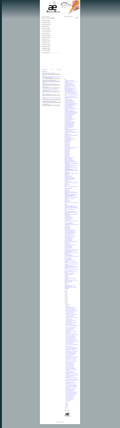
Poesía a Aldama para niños (69, 362)
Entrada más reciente (44, 69)
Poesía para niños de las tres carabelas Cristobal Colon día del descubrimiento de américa (71, 267)
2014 (66, 300)
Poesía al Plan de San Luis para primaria (71, 309)
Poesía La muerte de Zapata (69, 316)
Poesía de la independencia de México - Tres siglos (71, 256)
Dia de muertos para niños (68, 148)
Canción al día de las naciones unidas (70, 96)
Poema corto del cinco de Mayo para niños (71, 307)
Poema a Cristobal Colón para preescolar (71, 352)
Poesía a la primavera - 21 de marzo (69, 236)
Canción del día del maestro (68, 115)
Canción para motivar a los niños (69, 123)
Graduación (66, 172)
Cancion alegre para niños (68, 100)
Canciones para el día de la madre (69, 131)
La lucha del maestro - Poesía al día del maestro (71, 182)
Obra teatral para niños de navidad (69, 198)
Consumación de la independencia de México (71, 135)
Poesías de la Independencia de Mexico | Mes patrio (71, 269)
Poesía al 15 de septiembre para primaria (71, 384)
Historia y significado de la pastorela (69, 178)
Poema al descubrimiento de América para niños (72, 351)
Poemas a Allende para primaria (70, 372)
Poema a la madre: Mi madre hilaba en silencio (71, 212)
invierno (66, 180)
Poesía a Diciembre (67, 226)
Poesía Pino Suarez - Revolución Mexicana (71, 314)
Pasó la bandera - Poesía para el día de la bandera (71, 202)
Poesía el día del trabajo (68, 259)
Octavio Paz (66, 199)
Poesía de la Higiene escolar (68, 255)
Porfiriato (66, 275)
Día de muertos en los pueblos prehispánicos (70, 147)
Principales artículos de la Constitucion (70, 278)
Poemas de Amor (67, 215)
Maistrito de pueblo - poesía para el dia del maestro (49, 80)
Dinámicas (66, 156)
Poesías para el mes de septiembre (69, 273)
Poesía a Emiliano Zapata (69, 319)
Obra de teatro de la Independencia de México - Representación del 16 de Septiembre (71, 194)
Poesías (66, 268)
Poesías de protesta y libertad (68, 270)
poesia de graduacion (67, 254)
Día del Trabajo (67, 155)
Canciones (66, 128)
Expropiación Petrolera (68, 166)
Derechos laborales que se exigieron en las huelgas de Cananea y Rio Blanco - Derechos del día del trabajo (51, 77)
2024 (66, 294)
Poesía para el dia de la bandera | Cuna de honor (71, 262)
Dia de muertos (67, 145)
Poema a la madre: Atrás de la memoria (70, 211)
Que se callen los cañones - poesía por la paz (71, 339)
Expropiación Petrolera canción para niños (70, 167)
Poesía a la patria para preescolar (70, 398)
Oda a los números (67, 200)
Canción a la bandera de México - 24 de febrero (71, 91)
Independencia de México (68, 179)
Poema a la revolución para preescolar (71, 324)
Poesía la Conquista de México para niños (71, 347)
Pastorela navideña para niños (69, 209)
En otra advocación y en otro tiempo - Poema (70, 165)
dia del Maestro (67, 150)
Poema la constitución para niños (70, 328)
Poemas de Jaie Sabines (68, 217)
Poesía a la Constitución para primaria (70, 327)
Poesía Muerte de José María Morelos (70, 368)
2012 (66, 302)
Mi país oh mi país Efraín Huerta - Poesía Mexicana (71, 186)
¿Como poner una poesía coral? (69, 80)
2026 (66, 292)
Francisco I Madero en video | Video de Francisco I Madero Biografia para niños (71, 169)
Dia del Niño (66, 152)
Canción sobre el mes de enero (69, 126)
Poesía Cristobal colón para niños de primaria (71, 348)
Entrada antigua (59, 69)
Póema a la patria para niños (69, 397)
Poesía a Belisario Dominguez (69, 223)
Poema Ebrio (66, 213)
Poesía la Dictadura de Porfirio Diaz (70, 308)
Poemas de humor (67, 216)
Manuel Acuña (67, 184)
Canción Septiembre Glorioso (68, 124)
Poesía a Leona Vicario (68, 237)
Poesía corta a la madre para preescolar (70, 250)
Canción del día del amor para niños (69, 114)
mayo (66, 402)
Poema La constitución (68, 329)
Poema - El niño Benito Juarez (69, 342)
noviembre (67, 304)
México (66, 185)
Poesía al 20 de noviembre (69, 323)
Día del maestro (67, 151)
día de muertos (67, 146)
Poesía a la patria (68, 400)
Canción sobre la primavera (68, 127)
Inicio (52, 69)
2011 (66, 303)
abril (66, 403)
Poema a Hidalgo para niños (69, 376)
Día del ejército (67, 149)
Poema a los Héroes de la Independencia (71, 361)
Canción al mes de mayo (68, 99)
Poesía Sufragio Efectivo (69, 321)
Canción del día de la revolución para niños (70, 113)
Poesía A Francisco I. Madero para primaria (71, 322)
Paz (65, 210)
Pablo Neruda (66, 201)
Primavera (66, 277)
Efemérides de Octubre (68, 158)
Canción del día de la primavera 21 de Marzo (70, 112)
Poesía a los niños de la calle (68, 238)
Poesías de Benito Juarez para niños (70, 340)
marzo (66, 404)
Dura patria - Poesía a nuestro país (69, 157)
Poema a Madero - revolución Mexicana (71, 320)
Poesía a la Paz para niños (69, 346)
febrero (67, 405)
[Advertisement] (51, 61)
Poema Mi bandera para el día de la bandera (70, 214)
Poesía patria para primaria (69, 399)
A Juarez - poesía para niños (69, 343)
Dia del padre (66, 153)
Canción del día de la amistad (69, 110)
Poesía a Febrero (67, 227)
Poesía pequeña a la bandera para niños (71, 394)
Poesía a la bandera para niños (70, 396)
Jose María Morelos (67, 181)
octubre (67, 305)
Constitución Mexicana (68, 134)
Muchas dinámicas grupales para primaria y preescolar (49, 101)
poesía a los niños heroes (68, 239)
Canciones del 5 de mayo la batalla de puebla (71, 129)
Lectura (66, 183)
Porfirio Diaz (66, 276)
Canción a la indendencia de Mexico (69, 92)
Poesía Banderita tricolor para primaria (70, 388)
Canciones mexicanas (68, 130)
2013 (66, 301)
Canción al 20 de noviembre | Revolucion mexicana (71, 93)
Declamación (66, 136)
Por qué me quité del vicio (68, 274)
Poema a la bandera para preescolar (70, 395)
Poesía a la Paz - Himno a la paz (69, 235)
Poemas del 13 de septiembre (69, 218)
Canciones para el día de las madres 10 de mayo (71, 132)
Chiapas (66, 133)
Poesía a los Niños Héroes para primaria (71, 353)
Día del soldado (67, 154)
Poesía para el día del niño (68, 265)
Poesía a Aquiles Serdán (68, 222)
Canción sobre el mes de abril (69, 125)
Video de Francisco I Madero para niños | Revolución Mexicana (70, 286)
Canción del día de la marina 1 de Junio (70, 111)
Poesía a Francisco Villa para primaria (70, 315)
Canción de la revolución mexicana (69, 107)
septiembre (67, 306)
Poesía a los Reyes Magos (68, 240)
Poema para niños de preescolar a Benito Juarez (72, 341)
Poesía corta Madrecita (68, 251)
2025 (66, 293)
